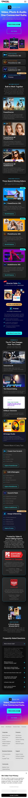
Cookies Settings (14, 786)
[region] (14, 784)
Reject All (14, 791)
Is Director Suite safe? (9, 682)
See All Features (9, 213)
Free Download (13, 24)
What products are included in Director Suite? (10, 662)
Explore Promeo (9, 528)
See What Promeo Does (14, 333)
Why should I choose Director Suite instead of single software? (11, 668)
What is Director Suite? (9, 643)
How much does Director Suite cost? (12, 672)
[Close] (26, 773)
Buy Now (14, 31)
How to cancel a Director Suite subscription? (10, 687)
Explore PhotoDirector (11, 486)
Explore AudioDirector (11, 507)
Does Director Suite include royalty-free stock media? (10, 677)
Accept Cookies (14, 795)
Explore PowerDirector (11, 465)
